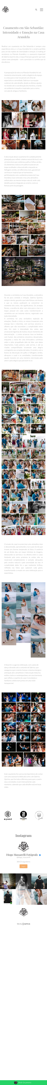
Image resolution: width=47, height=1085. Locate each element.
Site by (19, 924)
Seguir (23, 866)
